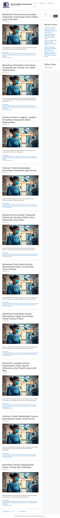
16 (18, 511)
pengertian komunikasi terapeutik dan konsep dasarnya (18, 255)
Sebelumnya (5, 511)
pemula (23, 205)
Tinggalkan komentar (8, 57)
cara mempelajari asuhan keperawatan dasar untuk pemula (23, 454)
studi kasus (18, 54)
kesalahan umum (21, 404)
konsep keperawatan (26, 352)
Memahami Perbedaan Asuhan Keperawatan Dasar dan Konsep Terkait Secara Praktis (17, 316)
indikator (20, 352)
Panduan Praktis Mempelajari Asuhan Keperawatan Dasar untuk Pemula (20, 417)
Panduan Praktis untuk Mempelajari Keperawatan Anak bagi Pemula (50, 48)
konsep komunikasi (34, 254)
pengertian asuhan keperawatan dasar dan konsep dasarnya (14, 502)
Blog (34, 6)
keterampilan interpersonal (7, 205)
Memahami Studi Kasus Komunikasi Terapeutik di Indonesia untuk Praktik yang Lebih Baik (20, 17)
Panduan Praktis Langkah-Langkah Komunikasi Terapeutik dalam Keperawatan (19, 119)
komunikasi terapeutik (13, 53)
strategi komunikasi (12, 54)
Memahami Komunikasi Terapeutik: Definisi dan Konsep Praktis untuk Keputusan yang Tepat (19, 217)
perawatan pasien (30, 502)
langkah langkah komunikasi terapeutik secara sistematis (18, 157)
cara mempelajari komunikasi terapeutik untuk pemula (14, 204)
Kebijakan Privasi (50, 3)
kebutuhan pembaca (22, 303)
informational (6, 105)
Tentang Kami (42, 3)
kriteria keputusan (34, 352)
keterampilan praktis (29, 404)
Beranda (35, 3)
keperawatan (6, 52)
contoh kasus (15, 303)
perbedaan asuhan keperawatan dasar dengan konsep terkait (14, 354)
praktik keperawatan (33, 255)
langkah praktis (25, 455)
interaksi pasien (12, 105)
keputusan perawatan (31, 303)
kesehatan (20, 501)
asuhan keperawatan (8, 303)
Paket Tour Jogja (48, 67)
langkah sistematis (33, 157)
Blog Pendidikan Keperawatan (21, 4)
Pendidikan (20, 53)
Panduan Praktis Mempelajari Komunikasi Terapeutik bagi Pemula (19, 169)
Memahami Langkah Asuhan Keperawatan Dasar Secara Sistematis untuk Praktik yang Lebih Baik (19, 367)
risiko (9, 304)
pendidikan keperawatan (28, 53)
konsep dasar (25, 501)
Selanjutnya (23, 511)
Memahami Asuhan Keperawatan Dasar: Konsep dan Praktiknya (18, 465)
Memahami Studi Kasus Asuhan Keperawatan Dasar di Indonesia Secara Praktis (17, 266)
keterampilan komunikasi (26, 156)
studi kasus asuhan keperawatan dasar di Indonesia (25, 304)
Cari (45, 13)
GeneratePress (42, 516)
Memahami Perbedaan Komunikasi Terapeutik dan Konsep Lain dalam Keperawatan (18, 67)
